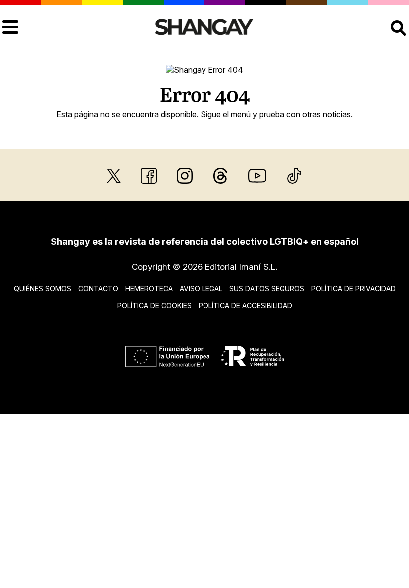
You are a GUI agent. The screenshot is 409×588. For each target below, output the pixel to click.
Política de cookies (154, 305)
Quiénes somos (42, 288)
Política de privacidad (353, 288)
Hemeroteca (149, 288)
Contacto (98, 288)
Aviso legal (201, 288)
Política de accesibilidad (245, 305)
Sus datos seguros (266, 288)
